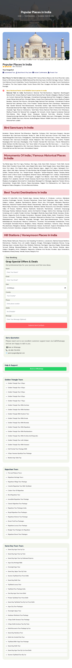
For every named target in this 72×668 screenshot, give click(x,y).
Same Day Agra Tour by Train (16, 554)
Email (7, 276)
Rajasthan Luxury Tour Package (17, 525)
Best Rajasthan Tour (14, 495)
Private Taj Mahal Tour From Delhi (18, 597)
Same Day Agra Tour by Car (16, 549)
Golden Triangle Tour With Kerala (18, 418)
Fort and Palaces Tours (15, 473)
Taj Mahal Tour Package (46, 16)
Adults (8, 308)
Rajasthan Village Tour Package (17, 481)
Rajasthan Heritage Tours (15, 477)
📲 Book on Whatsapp (13, 347)
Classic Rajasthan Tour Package (17, 503)
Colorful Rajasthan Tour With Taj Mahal (19, 486)
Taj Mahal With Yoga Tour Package (18, 641)
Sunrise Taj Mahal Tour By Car (17, 654)
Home (20, 16)
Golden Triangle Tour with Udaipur (18, 440)
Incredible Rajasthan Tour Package (18, 499)
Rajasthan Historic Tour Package (17, 517)
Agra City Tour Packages (15, 606)
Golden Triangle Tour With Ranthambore (20, 431)
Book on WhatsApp (36, 369)
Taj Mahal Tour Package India (16, 589)
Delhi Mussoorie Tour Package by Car (19, 628)
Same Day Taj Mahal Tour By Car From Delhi (21, 602)
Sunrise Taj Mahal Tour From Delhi (18, 576)
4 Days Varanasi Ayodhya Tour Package (20, 453)
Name (7, 268)
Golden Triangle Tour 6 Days (16, 396)
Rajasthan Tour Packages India (17, 508)
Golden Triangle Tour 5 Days (16, 392)
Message (8, 316)
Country (8, 292)
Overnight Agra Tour (14, 567)
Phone (8, 300)
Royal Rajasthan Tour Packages (17, 512)
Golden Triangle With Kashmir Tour (18, 414)
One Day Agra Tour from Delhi (17, 593)
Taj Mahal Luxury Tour (14, 584)
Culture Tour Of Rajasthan (16, 490)
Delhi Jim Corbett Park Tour (16, 637)
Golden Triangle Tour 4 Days (16, 387)
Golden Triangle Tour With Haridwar (19, 409)
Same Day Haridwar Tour (15, 633)
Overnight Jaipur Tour (14, 611)
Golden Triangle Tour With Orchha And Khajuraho (23, 436)
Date (7, 284)
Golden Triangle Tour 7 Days (16, 401)
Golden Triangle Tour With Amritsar (18, 405)
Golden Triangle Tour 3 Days (16, 383)
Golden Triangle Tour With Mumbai (18, 422)
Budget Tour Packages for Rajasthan (19, 530)
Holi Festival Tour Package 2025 (17, 449)
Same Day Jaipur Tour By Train (17, 571)
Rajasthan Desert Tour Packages (17, 534)
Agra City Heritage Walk (15, 562)
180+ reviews (17, 66)
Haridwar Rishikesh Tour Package (18, 615)
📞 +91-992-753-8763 (13, 350)
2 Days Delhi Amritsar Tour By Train (18, 624)
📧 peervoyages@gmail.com (15, 353)
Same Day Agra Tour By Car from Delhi (19, 650)
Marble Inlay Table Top (14, 457)
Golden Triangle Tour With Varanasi (18, 444)
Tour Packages (29, 16)
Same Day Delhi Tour (14, 580)
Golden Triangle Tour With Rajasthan (19, 427)
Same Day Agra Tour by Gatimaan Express (20, 558)
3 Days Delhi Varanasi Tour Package (18, 619)
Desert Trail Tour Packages (16, 521)
